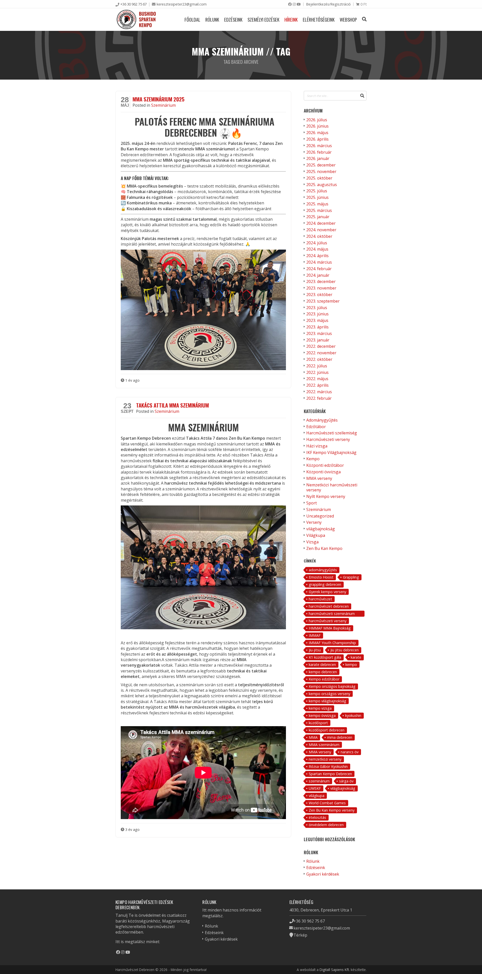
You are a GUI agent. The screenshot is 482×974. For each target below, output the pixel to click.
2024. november (321, 230)
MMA (313, 737)
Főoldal (192, 19)
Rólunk (212, 19)
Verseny (314, 522)
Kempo (313, 459)
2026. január (317, 158)
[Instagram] (294, 4)
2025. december (321, 165)
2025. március (319, 210)
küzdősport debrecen (326, 730)
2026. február (319, 152)
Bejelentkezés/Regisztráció (328, 4)
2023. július (316, 307)
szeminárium (319, 781)
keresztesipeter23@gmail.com (182, 4)
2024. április (317, 255)
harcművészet (320, 599)
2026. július (316, 120)
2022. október (319, 359)
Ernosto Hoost (321, 577)
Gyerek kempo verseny (327, 591)
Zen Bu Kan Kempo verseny (331, 810)
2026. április (317, 139)
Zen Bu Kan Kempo (324, 548)
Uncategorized (320, 516)
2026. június (317, 126)
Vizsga (312, 542)
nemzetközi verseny (325, 759)
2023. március (319, 333)
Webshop (348, 19)
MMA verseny (319, 478)
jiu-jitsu (315, 650)
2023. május (317, 320)
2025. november (321, 171)
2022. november (321, 353)
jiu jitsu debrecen (344, 650)
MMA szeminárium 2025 (159, 99)
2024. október (319, 236)
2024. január (317, 275)
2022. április (317, 385)
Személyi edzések (263, 19)
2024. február (319, 268)
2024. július (316, 243)
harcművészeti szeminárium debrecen (332, 614)
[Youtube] (299, 4)
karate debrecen (322, 664)
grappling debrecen (325, 584)
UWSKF (315, 788)
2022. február (319, 398)
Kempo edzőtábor (324, 679)
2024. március (319, 262)
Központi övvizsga (323, 472)
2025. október (319, 178)
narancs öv (349, 752)
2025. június (317, 197)
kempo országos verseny (329, 693)
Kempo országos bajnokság (332, 686)
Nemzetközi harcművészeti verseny (331, 487)
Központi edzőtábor (325, 465)
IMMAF (315, 635)
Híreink (291, 19)
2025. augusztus (321, 184)
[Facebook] (290, 4)
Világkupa (315, 535)
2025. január (317, 216)
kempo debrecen (323, 671)
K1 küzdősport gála (325, 657)
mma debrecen (339, 737)
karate (356, 657)
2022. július (316, 366)
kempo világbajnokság (327, 701)
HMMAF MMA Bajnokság (330, 628)
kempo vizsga (320, 708)
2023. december (321, 281)
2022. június (317, 372)
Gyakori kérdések (322, 874)
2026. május (317, 132)
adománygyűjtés (323, 569)
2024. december (321, 223)
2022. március (319, 391)
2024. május (317, 249)
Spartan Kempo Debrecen (330, 773)
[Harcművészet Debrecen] (136, 19)
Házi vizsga (316, 446)
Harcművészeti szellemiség (331, 433)
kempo (351, 664)
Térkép (300, 935)
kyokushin (353, 715)
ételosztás (317, 817)
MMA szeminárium (324, 744)
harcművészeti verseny (327, 620)
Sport (311, 503)
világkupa (316, 795)
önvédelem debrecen (326, 824)
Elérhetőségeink (319, 19)
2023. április (317, 327)
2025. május (317, 204)
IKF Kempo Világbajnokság (331, 452)
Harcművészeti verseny (328, 439)
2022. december (321, 346)
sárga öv (346, 781)
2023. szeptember (323, 301)
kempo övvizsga (322, 715)
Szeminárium (163, 105)
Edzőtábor (316, 426)
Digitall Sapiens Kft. (335, 969)
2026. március (319, 145)
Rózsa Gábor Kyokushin (328, 766)
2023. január (317, 340)
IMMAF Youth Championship (332, 642)
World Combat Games (327, 802)
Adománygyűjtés (322, 420)
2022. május (317, 378)
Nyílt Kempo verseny (325, 496)
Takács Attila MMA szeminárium (172, 405)
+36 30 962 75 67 (133, 4)
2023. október (319, 294)
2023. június (317, 314)
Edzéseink (233, 19)
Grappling (351, 577)
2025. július (316, 191)
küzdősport (318, 722)
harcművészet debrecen (329, 606)
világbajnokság (320, 529)
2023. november (321, 288)
